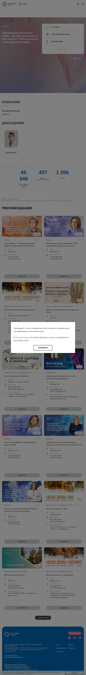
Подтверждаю (43, 347)
